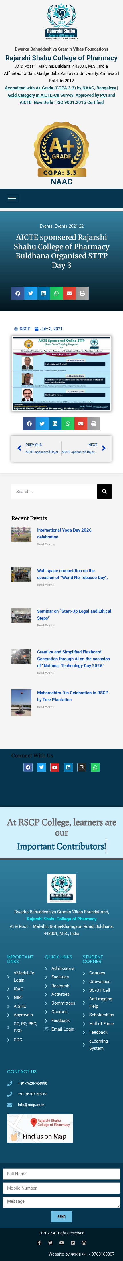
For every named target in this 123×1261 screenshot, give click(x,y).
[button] (17, 293)
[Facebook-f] (39, 1243)
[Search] (104, 491)
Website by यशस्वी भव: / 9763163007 (81, 1254)
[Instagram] (81, 767)
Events (46, 226)
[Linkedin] (68, 767)
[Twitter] (41, 767)
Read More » (46, 544)
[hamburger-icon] (12, 198)
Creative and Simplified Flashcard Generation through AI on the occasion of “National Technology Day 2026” (73, 658)
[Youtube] (54, 767)
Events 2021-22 (69, 226)
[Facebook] (28, 767)
